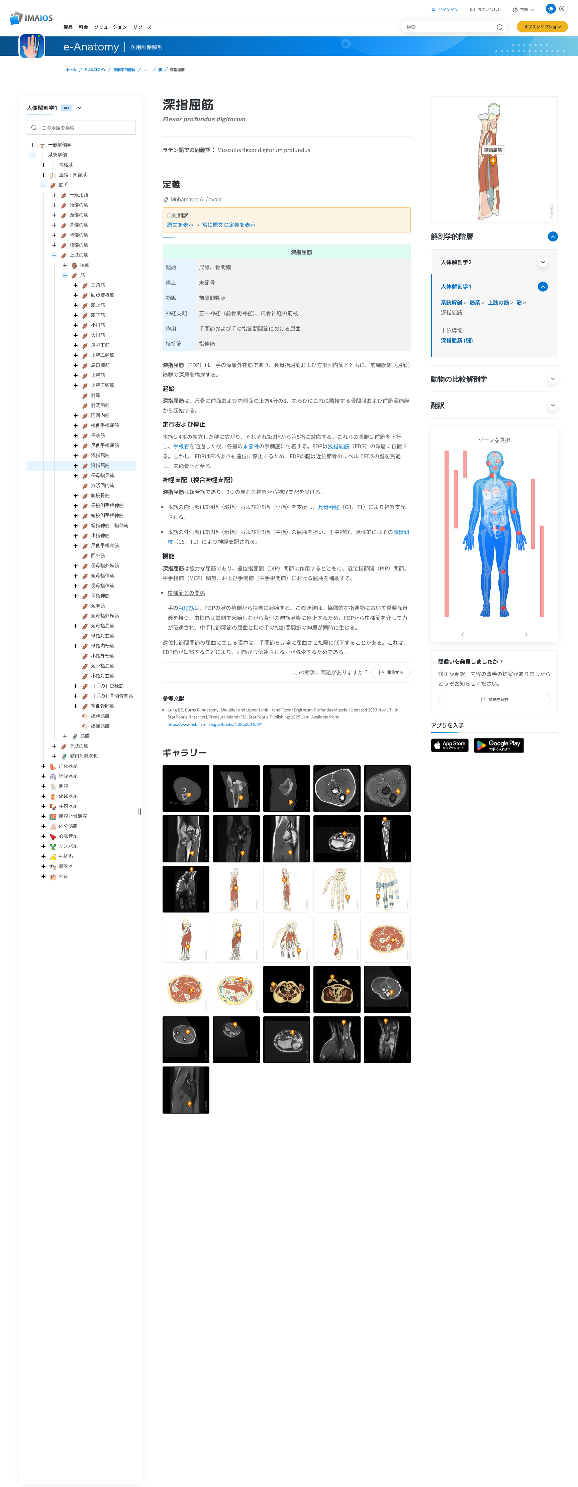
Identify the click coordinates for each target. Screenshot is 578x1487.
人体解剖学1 (456, 286)
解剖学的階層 (452, 236)
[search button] (499, 26)
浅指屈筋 (338, 446)
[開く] (32, 155)
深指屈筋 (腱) (457, 340)
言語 (524, 9)
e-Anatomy (95, 69)
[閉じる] (32, 145)
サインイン (448, 9)
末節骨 (251, 446)
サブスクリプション (542, 26)
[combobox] (447, 26)
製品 (68, 27)
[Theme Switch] (556, 9)
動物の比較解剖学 (459, 378)
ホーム (71, 69)
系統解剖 (452, 302)
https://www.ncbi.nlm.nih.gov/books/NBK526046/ (213, 724)
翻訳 (438, 405)
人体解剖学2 (456, 262)
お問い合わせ (488, 9)
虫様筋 (186, 608)
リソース (142, 27)
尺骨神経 (329, 507)
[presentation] (462, 633)
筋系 (476, 302)
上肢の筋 (499, 302)
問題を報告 (499, 699)
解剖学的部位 (124, 69)
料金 (83, 27)
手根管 (181, 446)
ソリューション (110, 27)
